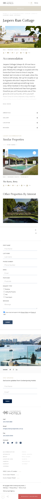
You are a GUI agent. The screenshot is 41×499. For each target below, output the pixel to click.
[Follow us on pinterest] (20, 443)
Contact (6, 463)
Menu (36, 3)
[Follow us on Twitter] (12, 443)
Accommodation (16, 13)
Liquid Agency (11, 491)
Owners (6, 461)
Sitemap (25, 463)
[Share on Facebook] (13, 369)
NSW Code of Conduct (10, 471)
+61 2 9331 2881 (7, 422)
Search (24, 459)
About (5, 456)
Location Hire (8, 459)
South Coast (30, 13)
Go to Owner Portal (9, 478)
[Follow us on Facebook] (4, 443)
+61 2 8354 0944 (8, 435)
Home (5, 13)
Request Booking (29, 496)
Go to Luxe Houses (9, 474)
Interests (6, 454)
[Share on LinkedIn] (16, 369)
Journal (6, 466)
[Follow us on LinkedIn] (8, 443)
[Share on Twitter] (10, 369)
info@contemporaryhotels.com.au (13, 428)
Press (24, 452)
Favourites (26, 461)
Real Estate (26, 456)
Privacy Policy (13, 487)
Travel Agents (27, 454)
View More (11, 144)
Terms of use (22, 487)
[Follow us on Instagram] (16, 443)
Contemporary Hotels (19, 485)
